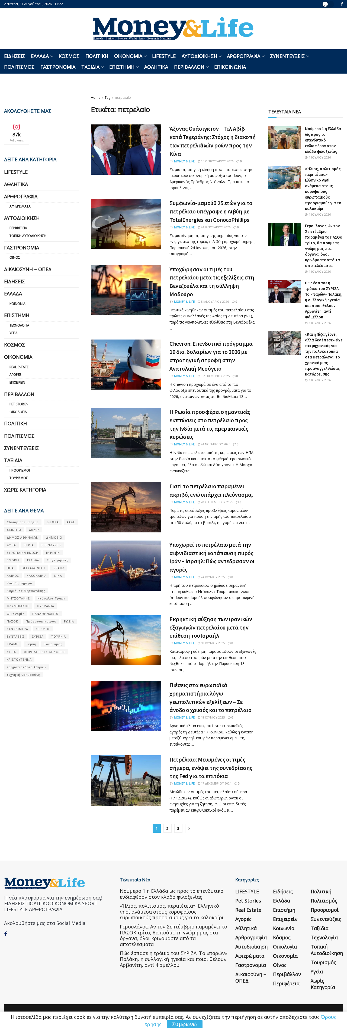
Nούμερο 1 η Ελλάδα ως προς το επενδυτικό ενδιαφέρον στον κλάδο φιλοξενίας (323, 140)
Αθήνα (34, 530)
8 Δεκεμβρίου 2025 (215, 376)
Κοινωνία (17, 303)
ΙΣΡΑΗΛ (59, 568)
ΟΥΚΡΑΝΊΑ (45, 606)
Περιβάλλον (189, 67)
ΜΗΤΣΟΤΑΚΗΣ (18, 598)
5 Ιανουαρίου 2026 (214, 301)
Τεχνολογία (19, 325)
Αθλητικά (156, 67)
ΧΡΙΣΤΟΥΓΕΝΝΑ (19, 659)
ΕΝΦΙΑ (29, 545)
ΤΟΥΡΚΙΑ (58, 636)
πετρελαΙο (123, 97)
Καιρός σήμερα (19, 583)
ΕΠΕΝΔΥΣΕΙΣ (51, 545)
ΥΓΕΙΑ (11, 652)
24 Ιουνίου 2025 (212, 577)
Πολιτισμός (19, 67)
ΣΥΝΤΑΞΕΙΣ (15, 636)
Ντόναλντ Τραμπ (51, 598)
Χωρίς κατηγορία (25, 489)
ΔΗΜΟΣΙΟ (54, 537)
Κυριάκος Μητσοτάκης (26, 591)
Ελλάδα (40, 56)
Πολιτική (96, 56)
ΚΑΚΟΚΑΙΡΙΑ (37, 576)
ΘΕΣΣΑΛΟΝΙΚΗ (33, 568)
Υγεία (13, 333)
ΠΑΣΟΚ (12, 621)
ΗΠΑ (10, 568)
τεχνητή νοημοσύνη (23, 675)
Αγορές (15, 374)
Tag (107, 97)
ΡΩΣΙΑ (69, 621)
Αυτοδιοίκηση (199, 56)
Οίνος (14, 257)
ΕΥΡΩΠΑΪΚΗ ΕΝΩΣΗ (22, 553)
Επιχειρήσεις (57, 560)
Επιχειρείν (17, 382)
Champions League (23, 522)
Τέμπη (31, 644)
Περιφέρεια (18, 228)
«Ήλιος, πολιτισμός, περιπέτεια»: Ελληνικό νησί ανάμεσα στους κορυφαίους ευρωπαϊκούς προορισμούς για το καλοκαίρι (172, 911)
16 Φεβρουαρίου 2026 (216, 161)
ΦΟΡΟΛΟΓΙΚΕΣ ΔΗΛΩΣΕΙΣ (44, 652)
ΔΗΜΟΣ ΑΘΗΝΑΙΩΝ (22, 537)
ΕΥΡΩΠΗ (53, 553)
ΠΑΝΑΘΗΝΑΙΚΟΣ (45, 614)
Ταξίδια (90, 67)
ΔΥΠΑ (11, 545)
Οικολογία (18, 412)
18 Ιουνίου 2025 (212, 643)
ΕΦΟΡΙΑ (13, 560)
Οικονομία (128, 56)
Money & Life (184, 161)
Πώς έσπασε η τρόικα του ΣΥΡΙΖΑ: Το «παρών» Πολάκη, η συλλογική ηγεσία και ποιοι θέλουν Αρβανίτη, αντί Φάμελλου (323, 299)
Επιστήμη (121, 67)
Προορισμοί (19, 470)
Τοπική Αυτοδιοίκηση (27, 235)
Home (95, 97)
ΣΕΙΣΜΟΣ (43, 629)
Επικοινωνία (230, 67)
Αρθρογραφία (243, 56)
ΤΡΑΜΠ (13, 644)
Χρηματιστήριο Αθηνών (27, 667)
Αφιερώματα (20, 206)
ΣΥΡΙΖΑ (38, 636)
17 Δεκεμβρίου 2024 (215, 783)
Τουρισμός (18, 478)
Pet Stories (18, 404)
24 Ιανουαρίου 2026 (215, 227)
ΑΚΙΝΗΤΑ (14, 530)
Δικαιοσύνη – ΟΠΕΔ (28, 269)
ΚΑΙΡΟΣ (13, 576)
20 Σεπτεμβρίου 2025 (216, 502)
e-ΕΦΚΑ (52, 522)
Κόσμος (69, 56)
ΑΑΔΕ (70, 522)
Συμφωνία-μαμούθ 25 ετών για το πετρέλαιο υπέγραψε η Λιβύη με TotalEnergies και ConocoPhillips (210, 211)
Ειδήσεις (14, 56)
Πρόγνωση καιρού (41, 621)
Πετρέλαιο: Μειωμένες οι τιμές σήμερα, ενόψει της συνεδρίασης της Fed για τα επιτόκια (210, 768)
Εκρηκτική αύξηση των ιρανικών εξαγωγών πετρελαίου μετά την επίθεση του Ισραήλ (210, 627)
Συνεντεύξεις (287, 56)
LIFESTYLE (164, 56)
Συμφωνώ (184, 1024)
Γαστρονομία (57, 67)
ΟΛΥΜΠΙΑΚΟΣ (18, 606)
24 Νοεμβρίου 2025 (215, 444)
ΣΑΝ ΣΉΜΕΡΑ (17, 629)
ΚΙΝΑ (58, 576)
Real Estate (18, 367)
